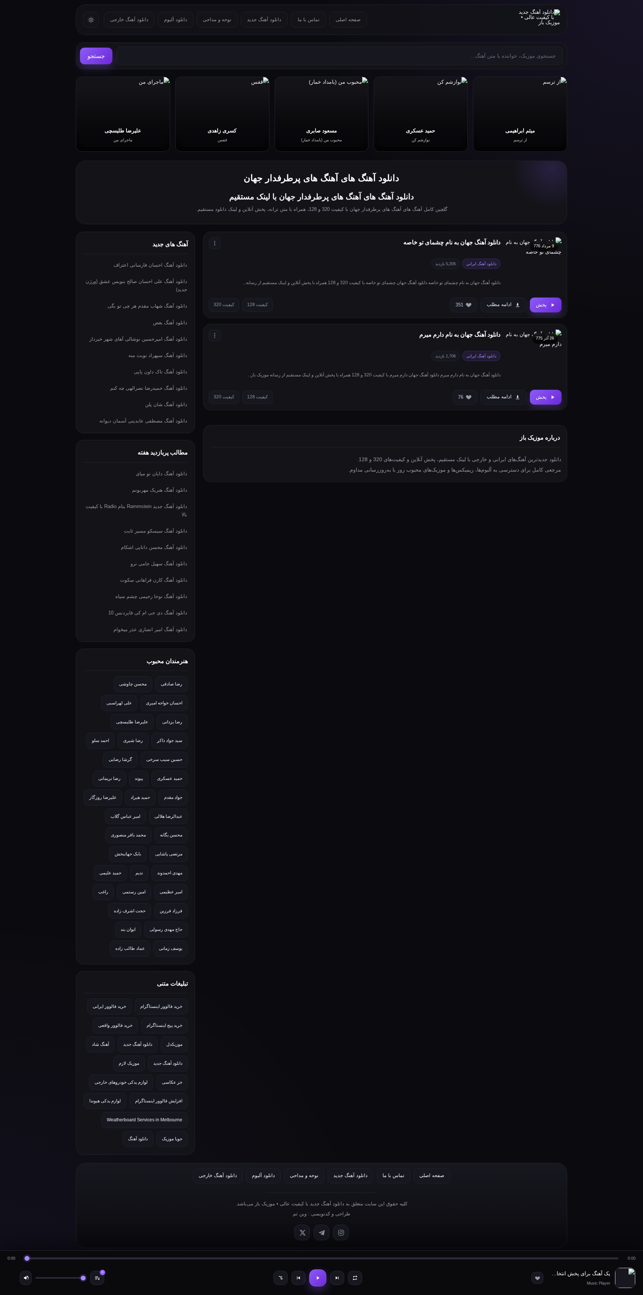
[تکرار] (355, 1278)
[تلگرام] (321, 1232)
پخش (541, 305)
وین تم (300, 1214)
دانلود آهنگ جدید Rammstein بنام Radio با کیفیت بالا (136, 510)
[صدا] (26, 1278)
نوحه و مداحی (217, 19)
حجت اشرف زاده (129, 910)
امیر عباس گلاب (125, 816)
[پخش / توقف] (317, 1277)
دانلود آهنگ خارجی (129, 19)
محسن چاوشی (133, 684)
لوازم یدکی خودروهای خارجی (121, 1082)
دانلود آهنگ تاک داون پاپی (160, 372)
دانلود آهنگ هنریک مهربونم (159, 490)
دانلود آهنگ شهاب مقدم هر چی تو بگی (147, 306)
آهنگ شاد (100, 1044)
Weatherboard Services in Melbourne (144, 1119)
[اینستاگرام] (341, 1232)
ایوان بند (128, 929)
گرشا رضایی (120, 759)
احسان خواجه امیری (164, 703)
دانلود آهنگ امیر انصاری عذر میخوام (150, 629)
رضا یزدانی (172, 721)
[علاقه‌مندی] (537, 1278)
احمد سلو (100, 740)
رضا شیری (133, 740)
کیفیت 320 (224, 304)
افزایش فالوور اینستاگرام (158, 1100)
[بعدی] (337, 1278)
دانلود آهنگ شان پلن (166, 404)
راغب (103, 891)
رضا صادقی (171, 684)
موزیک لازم (129, 1063)
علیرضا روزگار (102, 797)
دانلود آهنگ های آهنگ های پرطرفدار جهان (321, 178)
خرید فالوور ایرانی (109, 1006)
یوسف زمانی (170, 948)
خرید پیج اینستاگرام (164, 1025)
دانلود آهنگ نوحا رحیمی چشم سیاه (151, 596)
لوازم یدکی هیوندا (105, 1100)
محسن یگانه (171, 835)
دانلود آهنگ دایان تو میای (161, 473)
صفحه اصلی (348, 19)
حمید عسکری (169, 778)
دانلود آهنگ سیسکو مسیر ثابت (155, 531)
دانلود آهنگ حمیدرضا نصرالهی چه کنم (148, 388)
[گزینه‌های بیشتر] (215, 243)
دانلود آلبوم (175, 19)
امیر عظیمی (171, 891)
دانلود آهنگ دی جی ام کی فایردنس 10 (147, 613)
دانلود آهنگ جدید (264, 19)
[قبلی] (298, 1278)
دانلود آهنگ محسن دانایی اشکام (154, 547)
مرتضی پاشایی (168, 854)
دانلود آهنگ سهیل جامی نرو (159, 563)
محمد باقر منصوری (128, 835)
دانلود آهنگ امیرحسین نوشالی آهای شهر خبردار (138, 339)
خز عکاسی (172, 1082)
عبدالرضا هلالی (168, 816)
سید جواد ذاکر (169, 740)
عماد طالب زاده (130, 948)
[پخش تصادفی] (280, 1278)
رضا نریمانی (109, 778)
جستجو (96, 56)
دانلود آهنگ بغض (170, 322)
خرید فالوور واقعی (115, 1025)
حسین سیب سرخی (164, 759)
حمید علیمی (110, 872)
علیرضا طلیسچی (132, 721)
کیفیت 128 (257, 304)
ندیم (139, 872)
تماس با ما (309, 19)
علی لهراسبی (119, 703)
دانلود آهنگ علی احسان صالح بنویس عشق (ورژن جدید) (136, 285)
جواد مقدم (173, 797)
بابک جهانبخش (128, 854)
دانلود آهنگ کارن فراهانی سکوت (153, 580)
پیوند (139, 778)
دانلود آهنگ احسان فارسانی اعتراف (150, 265)
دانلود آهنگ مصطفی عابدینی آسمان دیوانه (143, 421)
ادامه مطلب (499, 304)
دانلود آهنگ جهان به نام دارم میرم (459, 334)
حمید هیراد (140, 797)
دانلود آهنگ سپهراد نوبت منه (157, 355)
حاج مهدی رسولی (166, 929)
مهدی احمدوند (169, 872)
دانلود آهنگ (138, 1138)
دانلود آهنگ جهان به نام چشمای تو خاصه (451, 242)
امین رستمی (133, 891)
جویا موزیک (172, 1138)
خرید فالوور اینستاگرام (161, 1006)
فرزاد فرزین (171, 910)
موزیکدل (174, 1044)
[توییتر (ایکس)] (302, 1232)
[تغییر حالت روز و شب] (91, 20)
